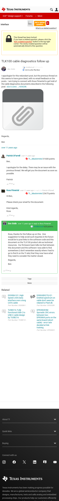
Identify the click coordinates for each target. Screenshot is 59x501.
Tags (29, 279)
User (56, 9)
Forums (29, 16)
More (40, 16)
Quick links (7, 431)
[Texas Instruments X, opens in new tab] (24, 463)
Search (51, 9)
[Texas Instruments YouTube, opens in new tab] (55, 463)
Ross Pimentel (12, 190)
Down (14, 184)
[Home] (15, 9)
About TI (6, 419)
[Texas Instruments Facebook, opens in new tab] (14, 463)
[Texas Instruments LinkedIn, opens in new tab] (34, 463)
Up (7, 184)
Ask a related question (40, 23)
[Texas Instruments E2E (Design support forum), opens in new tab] (45, 463)
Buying (5, 443)
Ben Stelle (11, 69)
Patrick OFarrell (13, 155)
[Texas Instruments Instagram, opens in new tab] (4, 463)
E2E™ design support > (13, 16)
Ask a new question (47, 23)
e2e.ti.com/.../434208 (16, 87)
